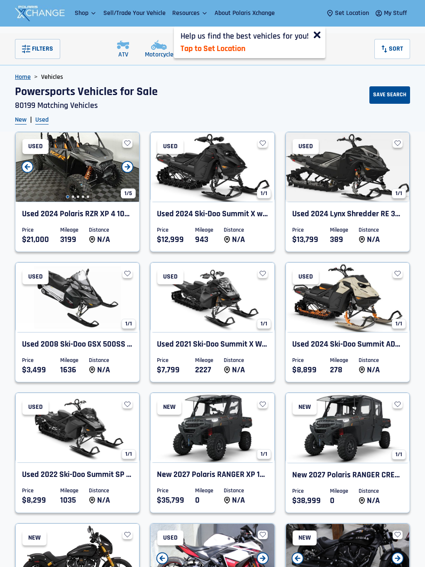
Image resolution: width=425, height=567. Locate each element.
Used (42, 119)
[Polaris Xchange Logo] (40, 13)
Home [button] (23, 77)
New (21, 119)
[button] (85, 13)
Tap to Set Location (213, 48)
